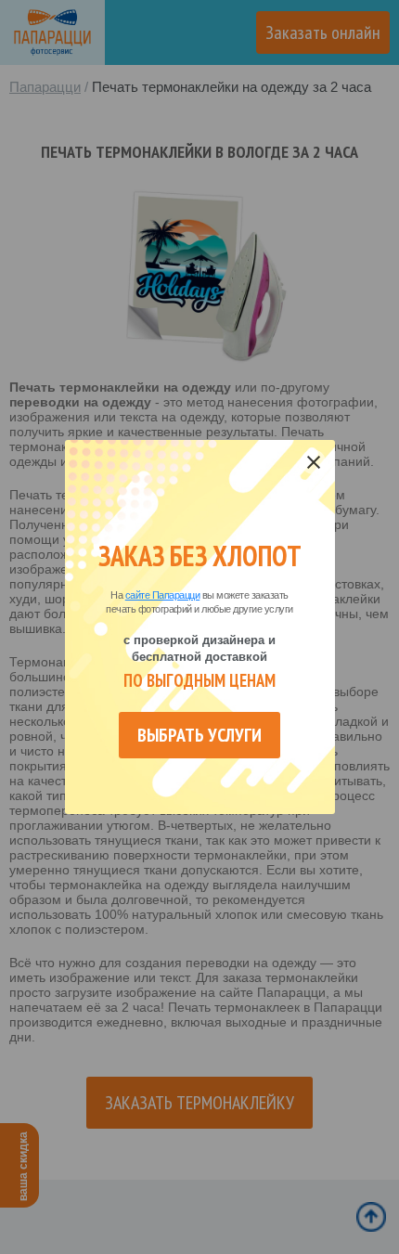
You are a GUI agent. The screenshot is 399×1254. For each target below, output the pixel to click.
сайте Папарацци (162, 595)
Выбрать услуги (199, 735)
